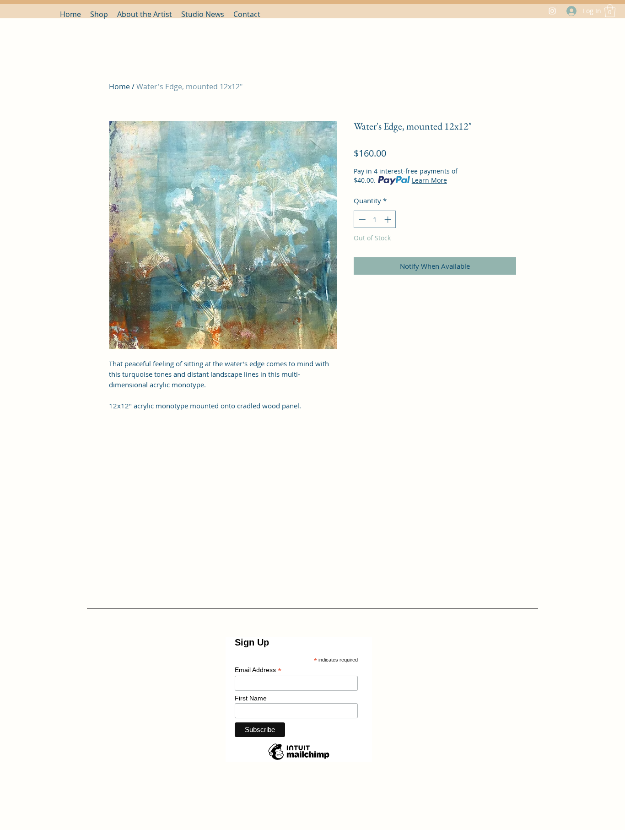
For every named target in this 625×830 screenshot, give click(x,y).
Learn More (429, 180)
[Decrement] (361, 219)
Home (119, 86)
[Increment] (389, 219)
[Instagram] (552, 11)
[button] (609, 10)
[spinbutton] (375, 219)
